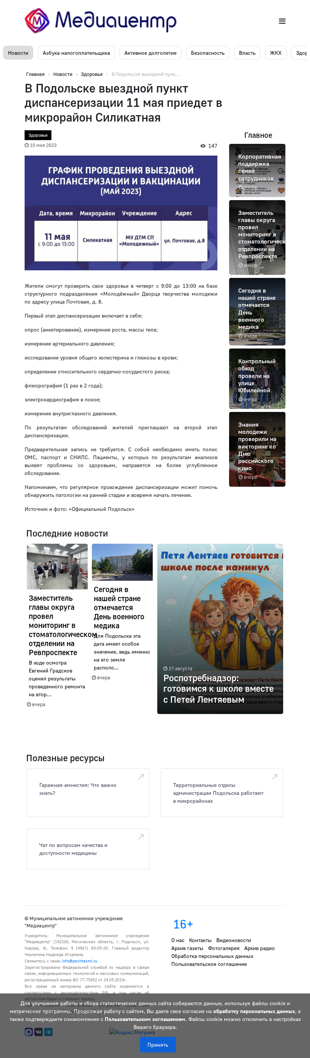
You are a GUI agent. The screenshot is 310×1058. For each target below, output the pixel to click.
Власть (247, 52)
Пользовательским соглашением (145, 1019)
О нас (177, 940)
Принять (157, 1044)
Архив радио (259, 948)
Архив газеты (187, 948)
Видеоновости (233, 940)
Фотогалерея (224, 948)
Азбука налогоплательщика (76, 52)
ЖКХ (276, 52)
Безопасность (208, 52)
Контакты (200, 940)
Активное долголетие (150, 52)
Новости (18, 52)
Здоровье (38, 135)
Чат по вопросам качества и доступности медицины (73, 849)
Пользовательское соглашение (209, 964)
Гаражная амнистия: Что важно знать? (77, 789)
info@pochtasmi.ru (79, 960)
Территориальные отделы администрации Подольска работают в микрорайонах (218, 793)
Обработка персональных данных (212, 956)
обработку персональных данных (254, 1011)
